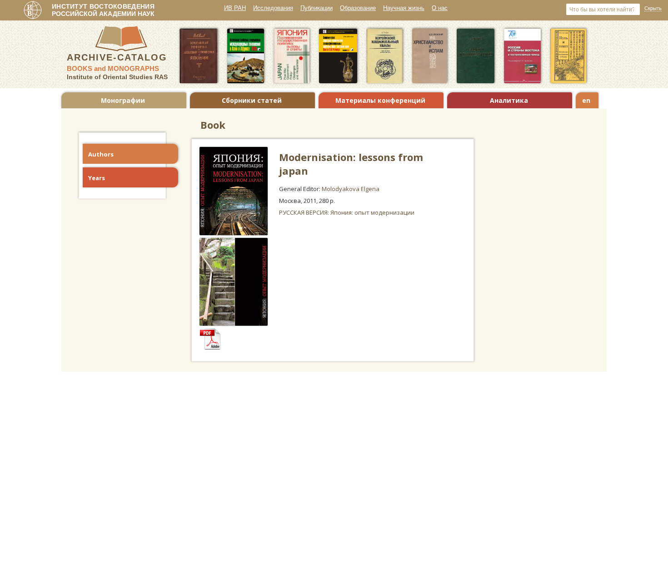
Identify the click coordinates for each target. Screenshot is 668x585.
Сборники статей (252, 100)
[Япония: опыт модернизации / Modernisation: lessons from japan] (214, 347)
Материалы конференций (380, 100)
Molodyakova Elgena (350, 189)
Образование (358, 8)
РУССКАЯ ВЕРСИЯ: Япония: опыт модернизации (346, 212)
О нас (440, 8)
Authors (101, 154)
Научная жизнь (403, 8)
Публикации (316, 8)
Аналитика (509, 100)
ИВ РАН (235, 8)
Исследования (273, 8)
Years (96, 178)
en (586, 100)
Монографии (123, 100)
